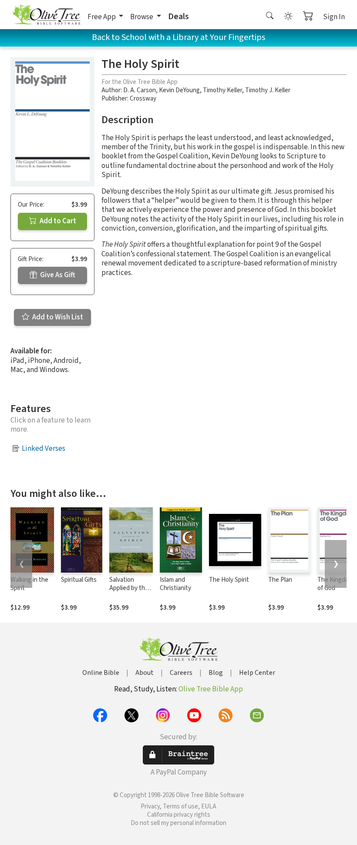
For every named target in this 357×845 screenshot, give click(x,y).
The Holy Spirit (229, 579)
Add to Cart (57, 221)
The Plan (280, 579)
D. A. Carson (139, 90)
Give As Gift (57, 275)
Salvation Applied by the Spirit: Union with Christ (128, 592)
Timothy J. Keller (267, 90)
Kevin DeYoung (179, 90)
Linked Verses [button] (43, 448)
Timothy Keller (222, 90)
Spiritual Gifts (79, 579)
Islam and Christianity (175, 584)
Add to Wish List (57, 317)
